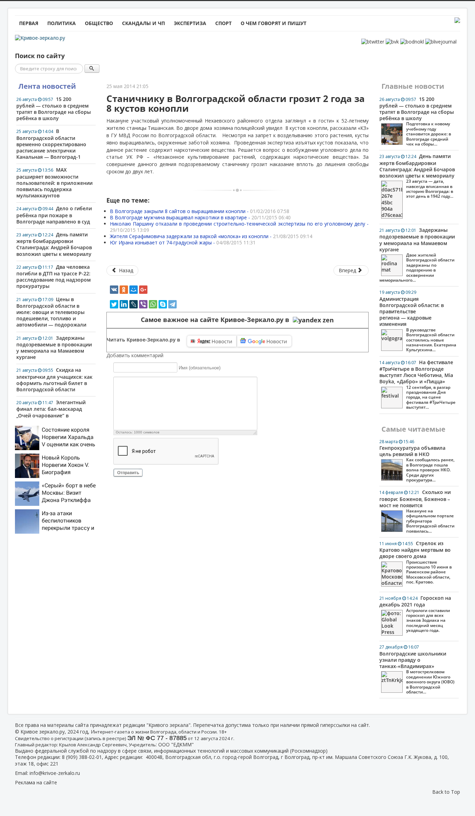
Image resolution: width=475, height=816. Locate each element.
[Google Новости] (264, 341)
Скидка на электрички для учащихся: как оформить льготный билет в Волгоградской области (54, 380)
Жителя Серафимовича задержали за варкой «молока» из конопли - (211, 236)
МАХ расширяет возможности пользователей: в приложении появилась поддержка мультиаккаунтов (54, 182)
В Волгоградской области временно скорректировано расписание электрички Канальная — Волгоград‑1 (51, 144)
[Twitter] (114, 304)
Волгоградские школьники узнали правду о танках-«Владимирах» (416, 669)
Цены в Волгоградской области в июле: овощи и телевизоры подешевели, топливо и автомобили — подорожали (51, 312)
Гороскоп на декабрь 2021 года (415, 614)
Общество (99, 23)
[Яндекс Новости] (211, 341)
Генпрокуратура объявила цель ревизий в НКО (416, 461)
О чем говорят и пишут (273, 23)
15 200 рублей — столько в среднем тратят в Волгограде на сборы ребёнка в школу (53, 109)
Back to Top (446, 791)
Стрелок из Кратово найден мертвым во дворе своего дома (415, 562)
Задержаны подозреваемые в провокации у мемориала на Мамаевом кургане (54, 348)
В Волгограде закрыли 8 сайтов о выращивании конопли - (199, 211)
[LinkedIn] (124, 304)
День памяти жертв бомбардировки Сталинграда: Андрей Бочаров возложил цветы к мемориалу (54, 244)
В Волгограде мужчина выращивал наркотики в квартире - (200, 217)
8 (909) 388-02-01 (82, 757)
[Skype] (163, 304)
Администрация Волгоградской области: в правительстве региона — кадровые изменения (417, 321)
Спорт (223, 23)
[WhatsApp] (153, 304)
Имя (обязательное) (199, 367)
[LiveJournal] (133, 304)
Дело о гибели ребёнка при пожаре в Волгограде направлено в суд (54, 215)
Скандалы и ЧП (143, 23)
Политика (61, 23)
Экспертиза (190, 23)
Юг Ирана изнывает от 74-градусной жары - (183, 242)
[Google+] (143, 289)
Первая (28, 23)
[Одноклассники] (124, 289)
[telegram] (172, 304)
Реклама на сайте (36, 782)
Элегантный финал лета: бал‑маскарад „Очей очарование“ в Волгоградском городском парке (51, 415)
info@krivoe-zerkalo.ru (55, 773)
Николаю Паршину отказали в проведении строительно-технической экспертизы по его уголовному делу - (239, 226)
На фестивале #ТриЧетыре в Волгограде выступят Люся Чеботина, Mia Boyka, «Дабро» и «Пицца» (417, 384)
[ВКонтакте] (114, 289)
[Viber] (143, 304)
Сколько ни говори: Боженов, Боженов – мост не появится (416, 511)
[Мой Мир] (133, 289)
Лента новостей (47, 86)
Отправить (128, 472)
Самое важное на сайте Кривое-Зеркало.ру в (217, 319)
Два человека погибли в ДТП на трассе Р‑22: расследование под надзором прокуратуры (53, 277)
